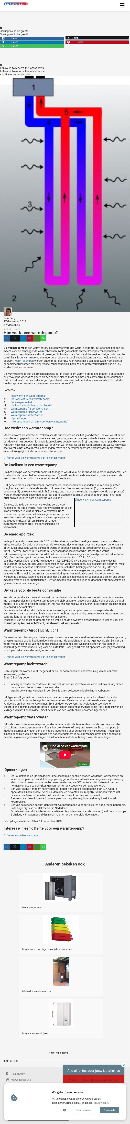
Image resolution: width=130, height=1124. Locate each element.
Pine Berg (9, 318)
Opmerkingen (19, 418)
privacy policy (101, 1102)
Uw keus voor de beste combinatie (31, 405)
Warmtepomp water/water (27, 415)
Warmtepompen (24, 360)
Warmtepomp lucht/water (26, 412)
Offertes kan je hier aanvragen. (22, 835)
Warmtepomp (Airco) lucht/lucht (30, 408)
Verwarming (13, 324)
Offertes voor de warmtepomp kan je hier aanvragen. (35, 457)
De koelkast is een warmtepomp (30, 399)
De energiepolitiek (21, 402)
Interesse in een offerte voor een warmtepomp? (40, 421)
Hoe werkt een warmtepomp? (28, 395)
